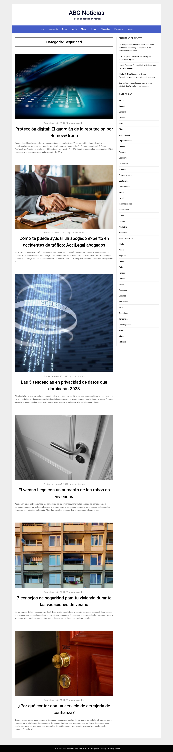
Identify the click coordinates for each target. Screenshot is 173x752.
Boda (121, 123)
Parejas (122, 273)
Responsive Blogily (98, 748)
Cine (121, 129)
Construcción (124, 135)
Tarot (121, 307)
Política (122, 278)
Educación (123, 164)
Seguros (122, 296)
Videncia (122, 342)
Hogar (94, 29)
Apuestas (123, 106)
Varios (131, 29)
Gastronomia (124, 186)
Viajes (121, 336)
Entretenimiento (125, 175)
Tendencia (123, 319)
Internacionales (125, 204)
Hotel (121, 198)
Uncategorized (125, 324)
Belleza (122, 118)
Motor (84, 29)
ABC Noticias (86, 12)
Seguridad (123, 290)
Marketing (118, 29)
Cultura (122, 146)
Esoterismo (124, 181)
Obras (121, 261)
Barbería (122, 112)
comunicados (77, 123)
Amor (121, 100)
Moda (74, 29)
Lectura (122, 221)
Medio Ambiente (126, 238)
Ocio (121, 267)
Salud (64, 29)
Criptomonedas (125, 141)
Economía (53, 29)
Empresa (122, 169)
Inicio (42, 29)
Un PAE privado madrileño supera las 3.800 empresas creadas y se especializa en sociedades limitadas (136, 47)
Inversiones (124, 210)
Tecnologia (123, 313)
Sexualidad (123, 302)
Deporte (122, 152)
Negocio (122, 256)
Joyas (121, 215)
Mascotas (105, 29)
